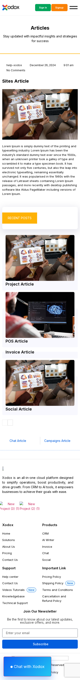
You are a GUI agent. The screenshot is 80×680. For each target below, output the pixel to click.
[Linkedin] (27, 517)
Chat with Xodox (28, 666)
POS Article (17, 341)
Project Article (20, 284)
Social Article (19, 409)
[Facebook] (4, 517)
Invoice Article (20, 352)
